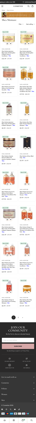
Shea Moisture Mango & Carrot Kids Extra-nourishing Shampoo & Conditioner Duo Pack (27, 229)
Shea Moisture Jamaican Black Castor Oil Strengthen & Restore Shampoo (8, 123)
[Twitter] (10, 409)
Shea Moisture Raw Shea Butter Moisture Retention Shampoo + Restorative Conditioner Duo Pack (27, 89)
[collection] (14, 420)
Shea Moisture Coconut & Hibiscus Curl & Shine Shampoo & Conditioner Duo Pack (9, 194)
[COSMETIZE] (18, 6)
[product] (5, 420)
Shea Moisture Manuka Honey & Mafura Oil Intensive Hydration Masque (9, 158)
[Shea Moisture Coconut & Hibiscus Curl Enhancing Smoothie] (9, 73)
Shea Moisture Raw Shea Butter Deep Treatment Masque (26, 301)
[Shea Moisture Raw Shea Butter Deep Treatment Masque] (27, 286)
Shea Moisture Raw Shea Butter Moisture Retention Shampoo (26, 123)
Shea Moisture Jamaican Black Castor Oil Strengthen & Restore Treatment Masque (9, 229)
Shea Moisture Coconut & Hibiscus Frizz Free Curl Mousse (26, 193)
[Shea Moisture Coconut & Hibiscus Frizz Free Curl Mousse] (27, 178)
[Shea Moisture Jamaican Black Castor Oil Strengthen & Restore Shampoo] (9, 108)
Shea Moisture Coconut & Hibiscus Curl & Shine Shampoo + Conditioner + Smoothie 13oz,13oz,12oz (8, 266)
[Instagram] (6, 409)
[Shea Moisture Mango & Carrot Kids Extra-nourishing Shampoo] (9, 286)
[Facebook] (2, 409)
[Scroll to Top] (33, 413)
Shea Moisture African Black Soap (27, 157)
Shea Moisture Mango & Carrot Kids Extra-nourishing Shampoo (8, 301)
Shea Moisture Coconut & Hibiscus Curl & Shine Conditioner (26, 264)
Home (3, 10)
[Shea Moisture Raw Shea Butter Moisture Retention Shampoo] (27, 108)
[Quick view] (10, 43)
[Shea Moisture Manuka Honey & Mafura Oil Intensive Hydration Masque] (9, 142)
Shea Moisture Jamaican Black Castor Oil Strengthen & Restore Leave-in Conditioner (8, 53)
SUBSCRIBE (18, 346)
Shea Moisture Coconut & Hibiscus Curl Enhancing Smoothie (8, 88)
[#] (19, 409)
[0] (32, 6)
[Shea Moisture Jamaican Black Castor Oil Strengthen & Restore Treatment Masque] (9, 213)
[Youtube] (15, 409)
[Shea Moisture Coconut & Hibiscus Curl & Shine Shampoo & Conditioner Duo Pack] (9, 178)
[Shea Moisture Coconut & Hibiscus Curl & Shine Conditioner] (27, 249)
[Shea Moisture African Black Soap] (27, 142)
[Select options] (7, 43)
